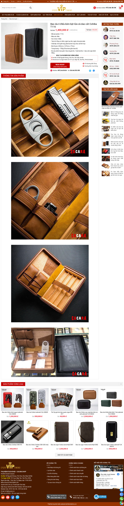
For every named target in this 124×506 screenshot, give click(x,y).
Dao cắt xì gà (103, 15)
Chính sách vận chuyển (77, 473)
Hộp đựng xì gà (36, 15)
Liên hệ (19, 1)
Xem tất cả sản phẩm (65, 455)
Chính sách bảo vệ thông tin (78, 467)
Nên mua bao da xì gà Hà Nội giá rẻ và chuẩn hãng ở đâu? (117, 143)
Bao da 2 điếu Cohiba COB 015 (12, 444)
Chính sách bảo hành (76, 479)
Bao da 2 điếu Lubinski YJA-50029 (37, 412)
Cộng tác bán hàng (53, 479)
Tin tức (13, 1)
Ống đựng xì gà (70, 15)
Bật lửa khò (81, 15)
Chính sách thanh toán (76, 470)
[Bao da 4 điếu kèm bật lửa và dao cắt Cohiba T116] (24, 46)
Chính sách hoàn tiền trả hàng (79, 476)
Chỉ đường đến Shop (91, 63)
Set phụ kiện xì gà (8, 15)
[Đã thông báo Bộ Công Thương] (100, 496)
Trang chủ (4, 19)
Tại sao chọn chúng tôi (54, 482)
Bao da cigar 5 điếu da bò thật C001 (62, 444)
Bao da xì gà (58, 15)
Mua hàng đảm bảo (53, 476)
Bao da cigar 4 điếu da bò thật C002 (87, 444)
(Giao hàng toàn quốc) (60, 65)
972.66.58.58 (122, 501)
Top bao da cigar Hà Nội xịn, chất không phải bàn (117, 121)
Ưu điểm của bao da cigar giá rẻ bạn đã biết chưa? (117, 128)
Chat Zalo (121, 497)
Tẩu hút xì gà (92, 15)
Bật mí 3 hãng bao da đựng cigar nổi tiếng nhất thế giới (117, 113)
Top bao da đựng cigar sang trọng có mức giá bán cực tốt (117, 136)
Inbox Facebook (122, 493)
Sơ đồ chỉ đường (52, 473)
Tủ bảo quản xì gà (22, 15)
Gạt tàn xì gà (47, 15)
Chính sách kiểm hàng (76, 482)
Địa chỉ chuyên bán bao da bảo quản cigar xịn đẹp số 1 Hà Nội (112, 107)
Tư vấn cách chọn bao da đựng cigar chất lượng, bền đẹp (117, 158)
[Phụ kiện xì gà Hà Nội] (62, 8)
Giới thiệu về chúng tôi (54, 467)
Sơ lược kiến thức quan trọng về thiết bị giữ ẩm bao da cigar (117, 173)
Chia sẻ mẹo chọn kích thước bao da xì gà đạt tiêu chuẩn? (117, 165)
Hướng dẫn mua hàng (91, 66)
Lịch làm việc (51, 470)
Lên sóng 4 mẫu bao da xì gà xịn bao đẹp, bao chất (117, 150)
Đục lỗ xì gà (114, 15)
